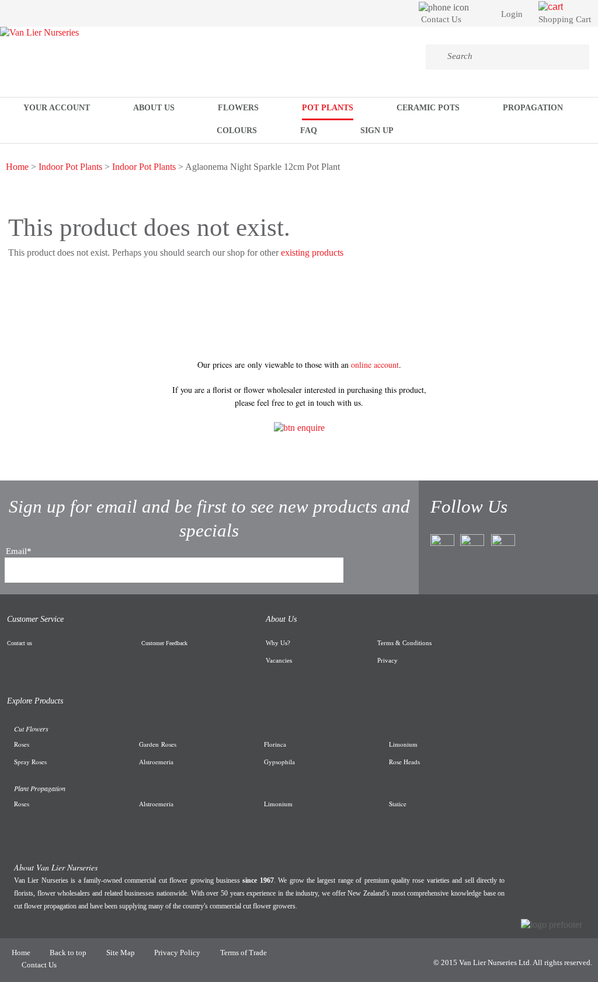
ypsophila (282, 761)
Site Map (120, 952)
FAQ (308, 130)
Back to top (68, 952)
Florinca (275, 744)
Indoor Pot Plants (70, 167)
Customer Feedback (164, 643)
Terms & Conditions (404, 642)
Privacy (387, 660)
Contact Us (441, 19)
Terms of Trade (243, 952)
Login (512, 14)
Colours (237, 130)
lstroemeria (158, 761)
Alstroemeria (156, 803)
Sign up (377, 130)
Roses (167, 744)
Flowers (238, 107)
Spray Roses (30, 761)
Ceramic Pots (428, 107)
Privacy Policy (177, 952)
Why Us (276, 642)
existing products (312, 252)
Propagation (533, 107)
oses (23, 744)
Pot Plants (327, 107)
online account (375, 364)
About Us (154, 107)
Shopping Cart (564, 19)
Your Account (56, 107)
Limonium (278, 803)
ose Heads (406, 761)
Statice (397, 803)
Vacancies (279, 660)
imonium (405, 744)
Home (17, 167)
